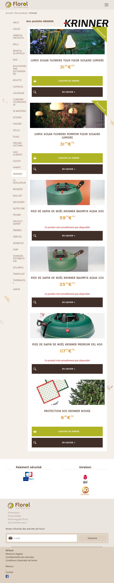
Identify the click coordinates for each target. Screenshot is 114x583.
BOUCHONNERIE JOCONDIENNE (19, 70)
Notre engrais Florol (18, 519)
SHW (15, 249)
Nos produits (21, 13)
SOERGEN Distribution (18, 258)
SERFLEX (17, 236)
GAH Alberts (17, 153)
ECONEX (17, 117)
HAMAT (17, 167)
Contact (9, 572)
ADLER (16, 28)
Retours (10, 566)
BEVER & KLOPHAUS (19, 52)
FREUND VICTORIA (18, 144)
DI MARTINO (19, 110)
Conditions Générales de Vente (21, 560)
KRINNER (17, 173)
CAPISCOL (18, 86)
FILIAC (16, 136)
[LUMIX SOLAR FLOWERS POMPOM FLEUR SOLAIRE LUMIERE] (67, 115)
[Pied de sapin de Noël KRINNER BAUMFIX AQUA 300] (67, 192)
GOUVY (17, 160)
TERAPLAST (19, 273)
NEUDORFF (19, 202)
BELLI (16, 44)
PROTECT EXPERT (17, 222)
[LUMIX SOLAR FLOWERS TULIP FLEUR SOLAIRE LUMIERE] (67, 41)
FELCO (16, 130)
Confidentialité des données (20, 557)
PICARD (17, 214)
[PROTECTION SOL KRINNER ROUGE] (67, 391)
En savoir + (68, 92)
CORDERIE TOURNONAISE (19, 102)
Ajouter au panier (68, 80)
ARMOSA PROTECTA (18, 36)
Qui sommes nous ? (17, 522)
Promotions (14, 512)
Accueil (9, 13)
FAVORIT (17, 123)
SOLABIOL (18, 267)
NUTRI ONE (19, 208)
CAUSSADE (18, 93)
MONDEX (18, 189)
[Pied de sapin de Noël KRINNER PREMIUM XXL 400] (67, 325)
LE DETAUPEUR (19, 181)
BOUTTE (17, 80)
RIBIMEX (17, 230)
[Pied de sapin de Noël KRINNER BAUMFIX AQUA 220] (67, 258)
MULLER (17, 195)
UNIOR (16, 289)
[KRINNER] (86, 23)
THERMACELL (19, 281)
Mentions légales (14, 554)
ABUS (16, 22)
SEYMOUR (18, 243)
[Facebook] (57, 576)
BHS (15, 59)
